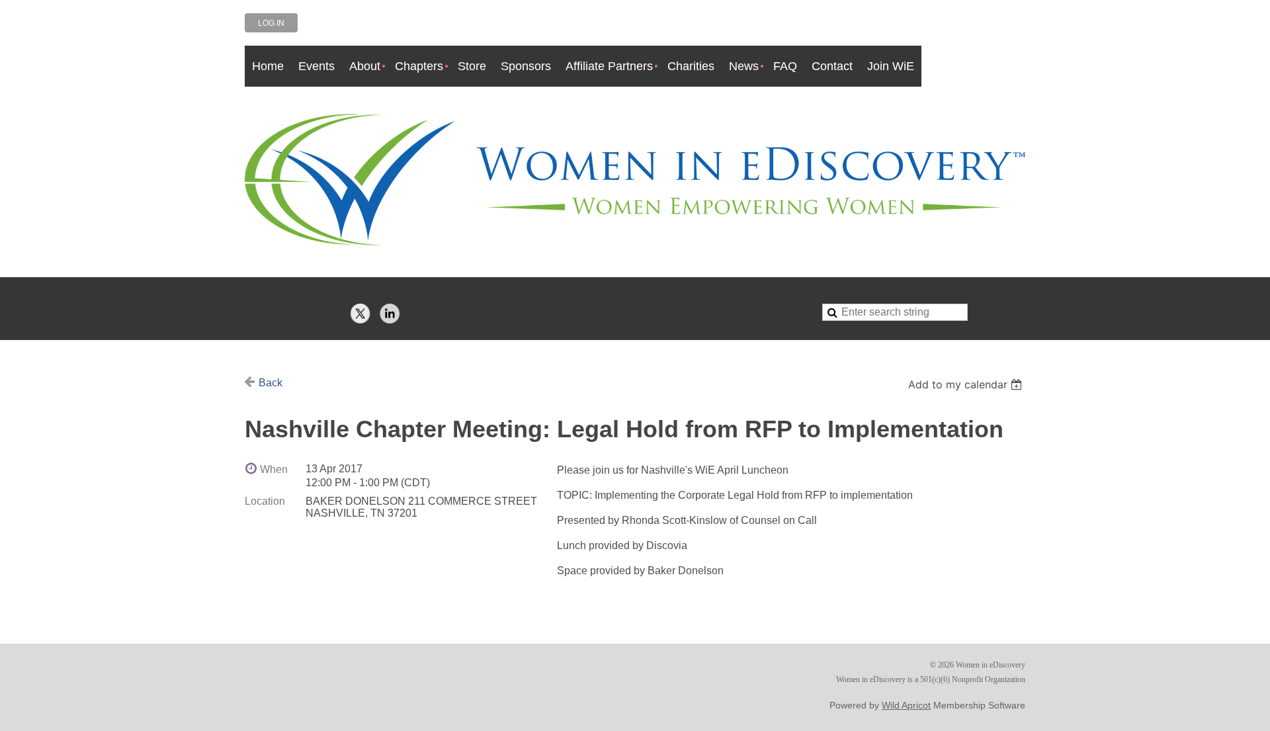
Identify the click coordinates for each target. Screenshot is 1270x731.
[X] (360, 313)
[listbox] (966, 384)
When (274, 469)
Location (265, 501)
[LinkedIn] (390, 313)
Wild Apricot (906, 705)
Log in (271, 23)
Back (270, 382)
